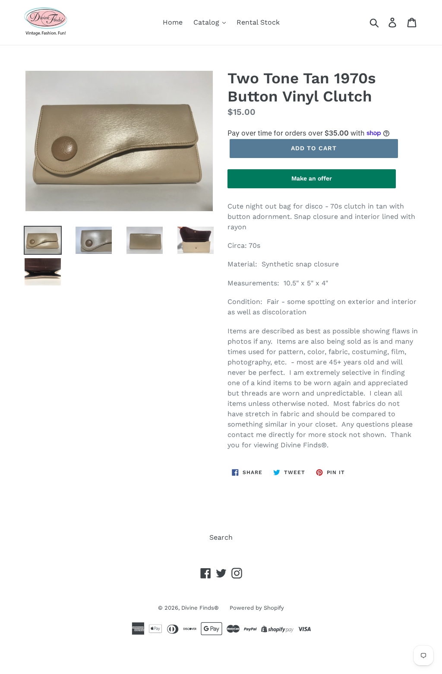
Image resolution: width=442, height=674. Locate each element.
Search (221, 537)
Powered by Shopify (257, 607)
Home (173, 22)
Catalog (207, 22)
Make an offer (312, 181)
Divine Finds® (200, 607)
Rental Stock (258, 22)
